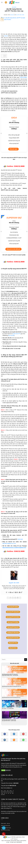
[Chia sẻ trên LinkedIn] (18, 598)
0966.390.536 (12, 785)
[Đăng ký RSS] (14, 740)
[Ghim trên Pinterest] (15, 598)
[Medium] (16, 592)
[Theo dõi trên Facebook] (5, 734)
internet (6, 35)
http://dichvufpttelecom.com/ (9, 543)
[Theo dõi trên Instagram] (5, 740)
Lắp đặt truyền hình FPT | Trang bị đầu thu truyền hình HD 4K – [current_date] (9, 720)
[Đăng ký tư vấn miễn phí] (14, 248)
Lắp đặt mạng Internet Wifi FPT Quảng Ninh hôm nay (11, 686)
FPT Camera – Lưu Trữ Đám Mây (8, 708)
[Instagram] (14, 592)
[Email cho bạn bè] (13, 598)
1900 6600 (20, 539)
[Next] (26, 133)
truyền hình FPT (16, 333)
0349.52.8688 (23, 77)
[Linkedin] (12, 592)
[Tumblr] (17, 592)
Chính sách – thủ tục (5, 823)
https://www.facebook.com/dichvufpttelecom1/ (14, 547)
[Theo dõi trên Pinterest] (23, 734)
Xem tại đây (11, 335)
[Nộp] (25, 659)
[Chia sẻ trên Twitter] (10, 598)
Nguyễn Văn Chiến (20, 14)
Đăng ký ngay (13, 149)
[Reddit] (19, 592)
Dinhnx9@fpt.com (8, 788)
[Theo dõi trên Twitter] (14, 734)
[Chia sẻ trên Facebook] (8, 598)
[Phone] (21, 592)
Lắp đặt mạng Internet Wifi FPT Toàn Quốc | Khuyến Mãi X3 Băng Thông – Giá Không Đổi (10, 675)
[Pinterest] (10, 592)
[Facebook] (6, 592)
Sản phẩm (14, 7)
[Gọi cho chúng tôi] (23, 740)
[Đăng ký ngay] (14, 147)
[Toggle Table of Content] (4, 56)
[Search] (6, 2)
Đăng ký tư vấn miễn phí (13, 249)
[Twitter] (8, 592)
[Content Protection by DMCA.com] (6, 770)
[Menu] (2, 2)
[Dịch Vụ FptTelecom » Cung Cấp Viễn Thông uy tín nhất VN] (14, 2)
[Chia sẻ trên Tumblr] (20, 598)
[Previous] (1, 133)
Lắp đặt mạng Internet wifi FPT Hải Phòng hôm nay (11, 697)
